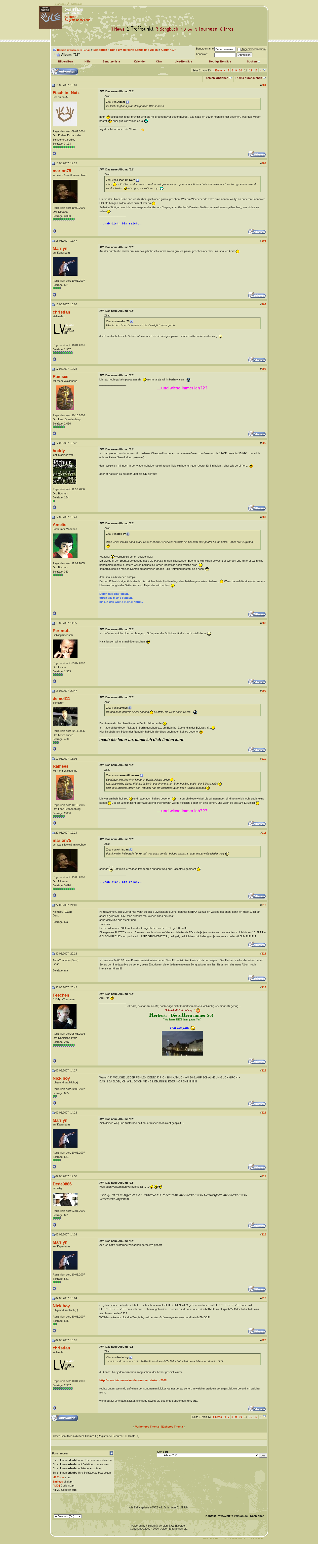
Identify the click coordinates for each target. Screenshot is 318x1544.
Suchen (252, 61)
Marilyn (60, 248)
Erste (217, 70)
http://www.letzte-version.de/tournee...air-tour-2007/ (133, 1380)
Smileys (58, 1481)
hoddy (59, 450)
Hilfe (87, 61)
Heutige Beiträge (220, 61)
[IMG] (56, 1485)
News (119, 29)
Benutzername (205, 48)
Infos (228, 29)
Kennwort (201, 54)
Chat (159, 61)
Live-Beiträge (183, 61)
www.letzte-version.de (233, 1515)
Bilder (187, 29)
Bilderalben (65, 61)
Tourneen (207, 29)
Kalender (140, 61)
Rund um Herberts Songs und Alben (134, 49)
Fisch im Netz (66, 92)
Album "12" (168, 49)
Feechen (61, 995)
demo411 (61, 698)
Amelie (59, 524)
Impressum (76, 3)
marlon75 (62, 170)
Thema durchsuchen (248, 77)
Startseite (60, 3)
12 (250, 70)
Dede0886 (62, 1183)
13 (255, 70)
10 (240, 70)
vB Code (58, 1477)
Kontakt (210, 1515)
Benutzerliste (111, 61)
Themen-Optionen (216, 77)
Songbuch (168, 29)
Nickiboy (61, 1078)
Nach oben (257, 1515)
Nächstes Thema (172, 1426)
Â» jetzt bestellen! (77, 20)
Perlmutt (61, 630)
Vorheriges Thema (147, 1426)
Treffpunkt (141, 29)
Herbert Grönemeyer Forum (73, 50)
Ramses (60, 376)
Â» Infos (70, 17)
